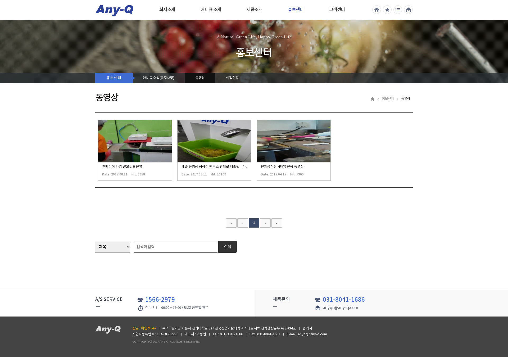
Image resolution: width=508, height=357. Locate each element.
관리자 (307, 329)
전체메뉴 (397, 9)
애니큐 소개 (211, 9)
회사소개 (167, 9)
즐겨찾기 (387, 9)
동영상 (200, 78)
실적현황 (232, 78)
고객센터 (337, 9)
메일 (408, 9)
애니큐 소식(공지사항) (158, 78)
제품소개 (254, 9)
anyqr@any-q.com (340, 308)
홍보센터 (296, 9)
